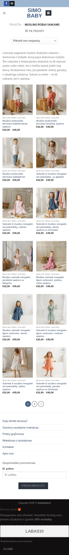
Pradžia (15, 24)
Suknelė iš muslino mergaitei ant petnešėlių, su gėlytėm (51, 175)
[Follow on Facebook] (6, 3)
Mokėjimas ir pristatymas (17, 440)
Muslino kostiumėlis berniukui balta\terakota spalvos (15, 124)
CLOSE (8, 549)
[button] (4, 13)
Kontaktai (8, 447)
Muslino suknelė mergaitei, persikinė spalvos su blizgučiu (17, 280)
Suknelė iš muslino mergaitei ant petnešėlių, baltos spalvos (18, 386)
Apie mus (8, 453)
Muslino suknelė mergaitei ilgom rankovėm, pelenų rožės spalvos (50, 280)
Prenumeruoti (33, 485)
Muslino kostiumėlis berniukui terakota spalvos (50, 122)
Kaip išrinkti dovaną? (15, 421)
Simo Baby (34, 13)
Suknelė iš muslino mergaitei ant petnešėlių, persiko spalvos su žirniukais (51, 386)
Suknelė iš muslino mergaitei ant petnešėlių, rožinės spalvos (18, 227)
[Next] (41, 404)
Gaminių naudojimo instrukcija (21, 427)
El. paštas (8, 468)
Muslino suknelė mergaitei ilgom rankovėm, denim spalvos (16, 333)
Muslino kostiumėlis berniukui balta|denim (14, 175)
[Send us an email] (11, 3)
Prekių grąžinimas (13, 434)
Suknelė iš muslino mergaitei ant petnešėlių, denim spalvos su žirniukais (51, 227)
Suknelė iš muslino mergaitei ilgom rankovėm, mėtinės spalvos (51, 333)
